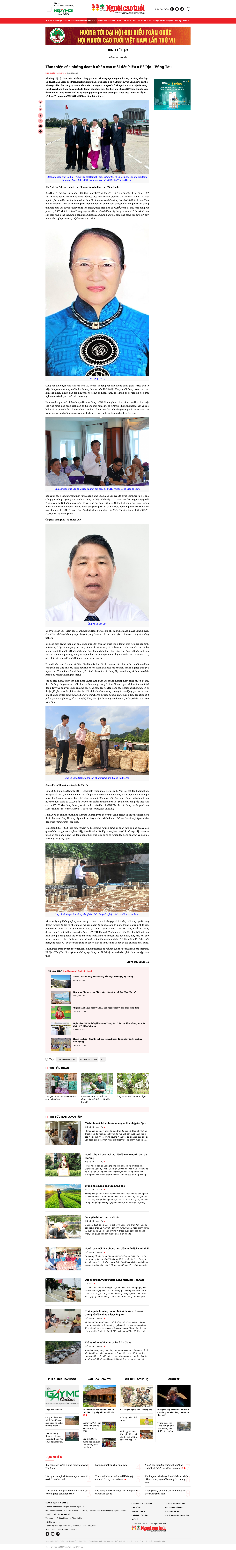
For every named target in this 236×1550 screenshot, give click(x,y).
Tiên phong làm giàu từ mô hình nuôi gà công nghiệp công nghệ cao (66, 1492)
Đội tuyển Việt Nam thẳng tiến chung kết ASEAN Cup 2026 (92, 1427)
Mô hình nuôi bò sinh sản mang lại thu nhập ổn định (115, 1123)
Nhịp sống (89, 1284)
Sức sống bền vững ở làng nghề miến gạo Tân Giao (114, 1279)
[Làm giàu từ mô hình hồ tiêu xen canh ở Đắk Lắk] (61, 1083)
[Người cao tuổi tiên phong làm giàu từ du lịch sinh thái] (63, 1258)
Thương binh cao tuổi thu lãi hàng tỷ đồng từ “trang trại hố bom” (114, 1478)
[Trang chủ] (46, 21)
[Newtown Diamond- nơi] (61, 997)
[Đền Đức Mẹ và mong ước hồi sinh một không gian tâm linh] (109, 1442)
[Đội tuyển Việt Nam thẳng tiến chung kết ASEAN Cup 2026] (109, 1426)
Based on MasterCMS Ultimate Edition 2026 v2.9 (65, 1547)
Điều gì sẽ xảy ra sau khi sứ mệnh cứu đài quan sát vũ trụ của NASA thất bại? (173, 1412)
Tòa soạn (55, 1522)
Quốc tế (186, 21)
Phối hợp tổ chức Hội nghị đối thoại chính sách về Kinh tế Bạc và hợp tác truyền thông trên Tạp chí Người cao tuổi (129, 1439)
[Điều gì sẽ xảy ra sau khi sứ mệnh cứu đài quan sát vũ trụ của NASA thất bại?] (174, 1396)
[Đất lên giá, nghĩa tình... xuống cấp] (136, 1396)
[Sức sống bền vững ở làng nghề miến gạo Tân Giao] (63, 1290)
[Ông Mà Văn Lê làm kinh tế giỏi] (133, 1083)
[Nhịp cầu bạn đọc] (62, 1396)
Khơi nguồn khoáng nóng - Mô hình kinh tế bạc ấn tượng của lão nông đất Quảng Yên (166, 1479)
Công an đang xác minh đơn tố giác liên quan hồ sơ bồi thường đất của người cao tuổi (54, 1423)
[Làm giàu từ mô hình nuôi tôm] (63, 1227)
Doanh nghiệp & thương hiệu (171, 21)
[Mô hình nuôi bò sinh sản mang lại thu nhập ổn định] (63, 1133)
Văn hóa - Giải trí (122, 21)
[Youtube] (177, 9)
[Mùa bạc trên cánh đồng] (146, 1420)
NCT (102, 1059)
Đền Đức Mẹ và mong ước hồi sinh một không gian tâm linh (91, 1443)
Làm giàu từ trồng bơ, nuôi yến (111, 1464)
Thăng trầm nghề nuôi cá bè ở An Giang (108, 1342)
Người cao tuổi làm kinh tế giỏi (77, 971)
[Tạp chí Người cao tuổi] (63, 15)
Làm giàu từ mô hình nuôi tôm (102, 1217)
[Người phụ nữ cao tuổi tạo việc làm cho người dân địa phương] (63, 1164)
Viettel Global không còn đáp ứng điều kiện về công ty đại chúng (103, 976)
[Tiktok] (182, 9)
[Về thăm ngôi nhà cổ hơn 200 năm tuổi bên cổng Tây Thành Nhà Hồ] (99, 1396)
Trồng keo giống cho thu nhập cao (105, 1185)
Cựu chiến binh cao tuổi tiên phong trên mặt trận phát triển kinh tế (95, 1099)
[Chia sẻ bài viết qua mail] (40, 126)
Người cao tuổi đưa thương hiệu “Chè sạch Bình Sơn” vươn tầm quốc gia (164, 1466)
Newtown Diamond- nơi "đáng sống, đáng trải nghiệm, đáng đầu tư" (104, 992)
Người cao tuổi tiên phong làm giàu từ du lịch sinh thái (117, 1248)
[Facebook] (172, 9)
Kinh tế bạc (92, 21)
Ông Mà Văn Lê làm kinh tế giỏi (132, 1096)
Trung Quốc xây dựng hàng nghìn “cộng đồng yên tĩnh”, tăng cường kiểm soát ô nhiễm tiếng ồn (166, 1430)
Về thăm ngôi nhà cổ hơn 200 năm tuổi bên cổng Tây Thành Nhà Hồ (98, 1411)
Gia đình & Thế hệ (136, 1379)
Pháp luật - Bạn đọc (151, 21)
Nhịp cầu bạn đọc (53, 1409)
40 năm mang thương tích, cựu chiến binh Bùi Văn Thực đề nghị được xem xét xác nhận (54, 1439)
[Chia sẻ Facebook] (40, 115)
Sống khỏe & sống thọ (106, 21)
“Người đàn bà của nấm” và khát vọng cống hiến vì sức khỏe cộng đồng (106, 1007)
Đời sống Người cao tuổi (77, 21)
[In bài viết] (40, 131)
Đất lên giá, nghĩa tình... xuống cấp (136, 1409)
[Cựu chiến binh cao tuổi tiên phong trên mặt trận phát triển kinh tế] (97, 1083)
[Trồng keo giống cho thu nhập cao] (63, 1196)
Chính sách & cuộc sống (57, 21)
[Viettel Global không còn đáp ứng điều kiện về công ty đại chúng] (61, 981)
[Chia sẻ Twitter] (40, 120)
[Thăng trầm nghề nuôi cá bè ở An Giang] (63, 1352)
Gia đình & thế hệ (136, 21)
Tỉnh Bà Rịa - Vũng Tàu (66, 1059)
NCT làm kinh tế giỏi (88, 1059)
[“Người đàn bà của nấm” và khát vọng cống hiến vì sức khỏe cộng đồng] (61, 1013)
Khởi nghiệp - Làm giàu (118, 57)
